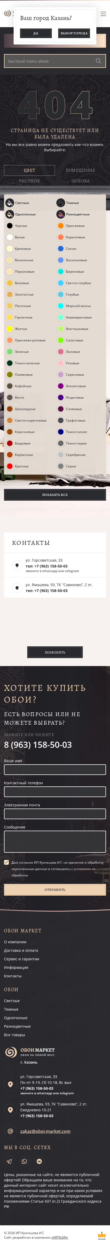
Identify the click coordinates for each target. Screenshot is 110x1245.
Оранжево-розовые (30, 340)
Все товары (14, 1034)
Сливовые (74, 409)
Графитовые (75, 420)
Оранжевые (75, 226)
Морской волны (78, 306)
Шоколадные (25, 409)
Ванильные (24, 260)
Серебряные (76, 455)
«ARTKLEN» (59, 1237)
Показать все (55, 494)
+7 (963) (36, 1088)
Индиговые (75, 397)
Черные (21, 226)
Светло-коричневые (31, 420)
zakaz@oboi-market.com (45, 1131)
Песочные (23, 306)
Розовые (72, 363)
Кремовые (23, 249)
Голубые (72, 294)
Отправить (55, 889)
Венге (19, 397)
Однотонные (25, 214)
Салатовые (74, 340)
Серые (71, 466)
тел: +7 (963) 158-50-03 (47, 566)
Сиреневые (75, 375)
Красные (22, 466)
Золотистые (24, 294)
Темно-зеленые (27, 363)
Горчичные (24, 317)
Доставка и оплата (21, 950)
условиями (82, 869)
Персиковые (24, 272)
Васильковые (76, 260)
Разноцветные (78, 214)
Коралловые (75, 237)
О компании (15, 941)
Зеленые (22, 352)
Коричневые (25, 432)
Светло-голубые (78, 283)
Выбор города (74, 33)
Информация (16, 967)
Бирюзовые (75, 272)
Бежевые (22, 283)
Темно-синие (76, 432)
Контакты (13, 975)
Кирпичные (24, 455)
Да (35, 33)
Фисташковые (77, 329)
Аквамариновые (79, 317)
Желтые (21, 329)
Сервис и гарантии (21, 958)
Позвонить (55, 652)
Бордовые (22, 443)
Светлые (22, 203)
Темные (72, 203)
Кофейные (23, 386)
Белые (20, 237)
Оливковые (24, 375)
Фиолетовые (76, 386)
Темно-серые (76, 443)
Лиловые (73, 352)
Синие (71, 249)
